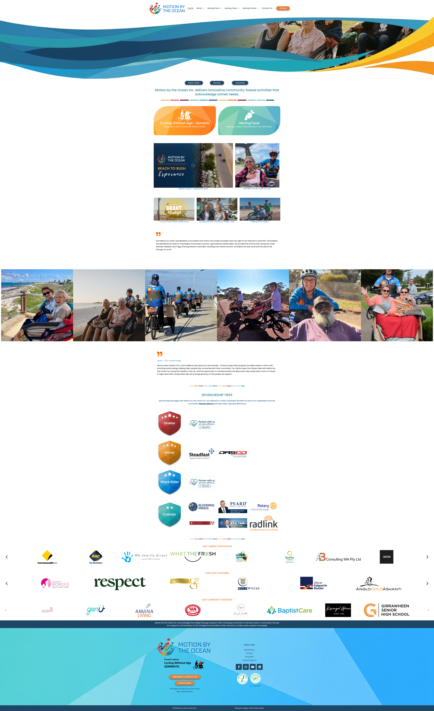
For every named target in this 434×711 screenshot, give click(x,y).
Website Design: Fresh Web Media (249, 708)
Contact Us (267, 8)
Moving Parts (213, 8)
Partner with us (206, 403)
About (199, 8)
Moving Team (231, 8)
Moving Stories (249, 8)
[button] (2, 47)
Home (190, 8)
